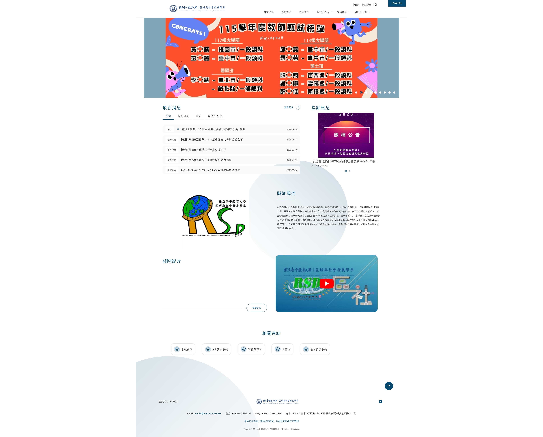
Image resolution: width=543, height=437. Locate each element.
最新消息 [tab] (183, 116)
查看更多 (288, 107)
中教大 (356, 4)
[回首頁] (197, 12)
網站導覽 (366, 4)
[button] (356, 92)
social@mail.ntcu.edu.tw (208, 413)
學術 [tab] (199, 116)
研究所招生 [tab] (215, 116)
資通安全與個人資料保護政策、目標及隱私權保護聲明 (271, 421)
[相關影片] (328, 283)
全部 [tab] (168, 116)
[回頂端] (389, 386)
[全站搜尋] (375, 5)
